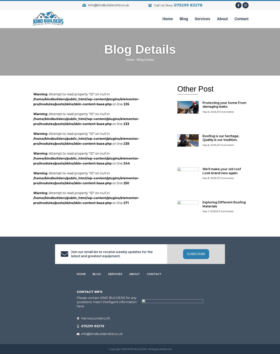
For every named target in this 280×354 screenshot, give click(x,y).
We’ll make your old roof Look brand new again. (221, 171)
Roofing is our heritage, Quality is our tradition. (220, 138)
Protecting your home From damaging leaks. (224, 104)
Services (202, 19)
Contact (241, 19)
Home (167, 19)
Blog (184, 19)
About (222, 19)
